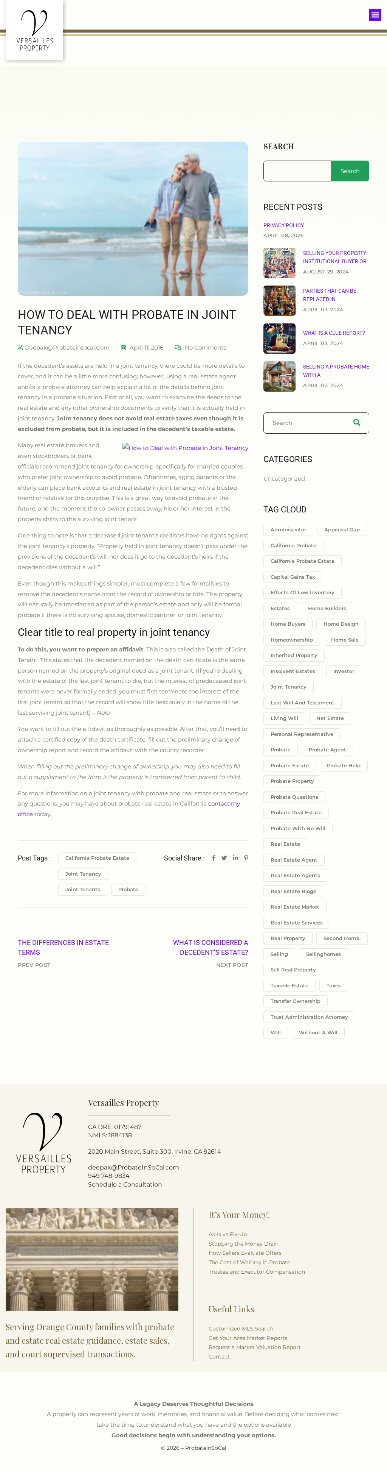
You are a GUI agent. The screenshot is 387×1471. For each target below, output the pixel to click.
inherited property (294, 655)
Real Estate (285, 844)
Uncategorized (284, 478)
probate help (344, 765)
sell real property (293, 970)
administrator (288, 529)
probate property (292, 781)
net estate (330, 718)
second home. (342, 938)
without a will (318, 1032)
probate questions (294, 797)
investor (343, 671)
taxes (334, 985)
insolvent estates (293, 671)
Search (278, 146)
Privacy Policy (283, 225)
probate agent (327, 749)
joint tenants (82, 889)
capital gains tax (293, 577)
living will (284, 718)
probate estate (290, 765)
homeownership (292, 640)
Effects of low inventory (302, 592)
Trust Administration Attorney (309, 1017)
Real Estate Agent (294, 860)
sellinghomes (323, 954)
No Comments (205, 347)
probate (128, 889)
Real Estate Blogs (293, 891)
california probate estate (97, 858)
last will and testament (302, 703)
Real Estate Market (295, 907)
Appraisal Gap (342, 529)
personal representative (302, 734)
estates (280, 608)
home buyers (288, 624)
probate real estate (296, 812)
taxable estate (289, 985)
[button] (375, 15)
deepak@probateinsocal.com (67, 347)
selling (279, 954)
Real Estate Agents (295, 875)
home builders (327, 608)
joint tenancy (83, 874)
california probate (293, 545)
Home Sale (345, 640)
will (276, 1032)
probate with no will (298, 828)
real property (288, 938)
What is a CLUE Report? (334, 333)
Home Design (341, 624)
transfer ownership (295, 1001)
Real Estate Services (297, 923)
